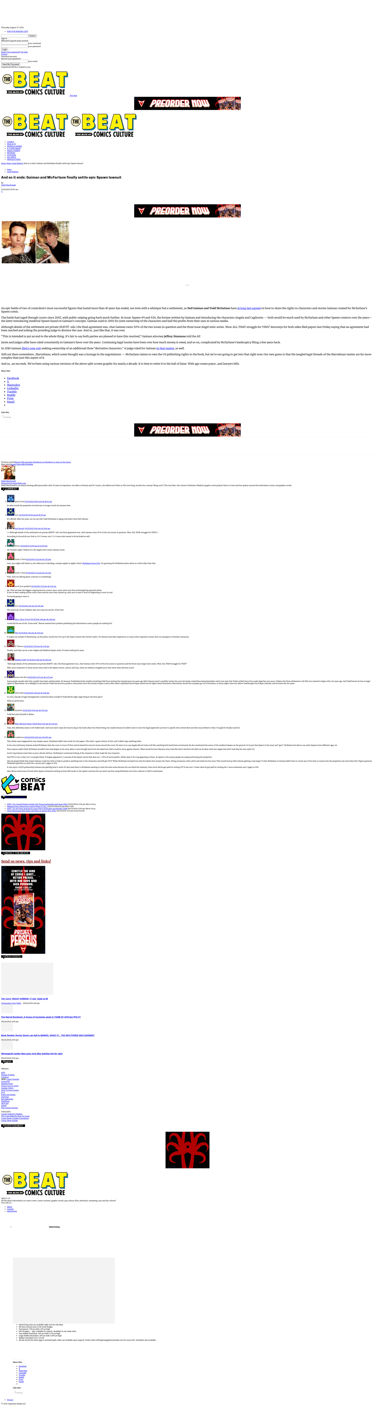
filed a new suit (31, 348)
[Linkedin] (37, 196)
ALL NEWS (11, 157)
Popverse (5, 1097)
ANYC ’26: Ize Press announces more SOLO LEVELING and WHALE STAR (37, 808)
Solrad (3, 1105)
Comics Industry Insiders (11, 1114)
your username (34, 43)
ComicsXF (5, 1081)
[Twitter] (16, 196)
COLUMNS (11, 155)
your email (32, 61)
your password (34, 46)
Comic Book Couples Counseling (15, 1118)
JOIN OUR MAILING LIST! (17, 31)
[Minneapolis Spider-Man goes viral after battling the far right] (7, 1049)
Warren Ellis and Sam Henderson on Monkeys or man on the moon (42, 462)
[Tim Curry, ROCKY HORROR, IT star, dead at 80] (27, 994)
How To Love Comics (10, 1090)
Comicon (5, 1077)
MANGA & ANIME (14, 146)
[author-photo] (8, 479)
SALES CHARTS (13, 151)
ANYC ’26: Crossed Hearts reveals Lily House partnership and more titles (37, 804)
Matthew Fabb (20, 660)
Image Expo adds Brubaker (22, 464)
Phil (16, 633)
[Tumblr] (69, 196)
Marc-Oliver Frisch (22, 619)
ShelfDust (5, 1101)
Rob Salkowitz (7, 1099)
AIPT (3, 1073)
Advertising (12, 1211)
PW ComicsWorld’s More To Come (15, 1116)
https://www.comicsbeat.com (13, 483)
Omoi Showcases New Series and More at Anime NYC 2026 (31, 811)
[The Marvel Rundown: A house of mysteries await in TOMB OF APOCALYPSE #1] (7, 1012)
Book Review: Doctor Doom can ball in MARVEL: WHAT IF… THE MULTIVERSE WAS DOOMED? (47, 1035)
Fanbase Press (7, 1084)
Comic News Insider (9, 1120)
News (9, 163)
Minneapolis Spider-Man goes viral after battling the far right (32, 1053)
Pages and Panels (8, 1094)
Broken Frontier (8, 1075)
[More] (80, 196)
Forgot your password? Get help (14, 52)
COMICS (10, 142)
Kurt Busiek (19, 528)
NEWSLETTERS (13, 159)
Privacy (4, 54)
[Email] (58, 196)
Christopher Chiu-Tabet (11, 1003)
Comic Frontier (12, 1079)
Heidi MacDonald (8, 185)
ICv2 (3, 1092)
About (9, 1207)
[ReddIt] (48, 196)
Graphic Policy (7, 1088)
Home (3, 163)
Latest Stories (18, 797)
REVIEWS (11, 153)
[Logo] (35, 138)
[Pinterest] (27, 196)
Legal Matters (17, 163)
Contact (10, 1209)
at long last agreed (249, 308)
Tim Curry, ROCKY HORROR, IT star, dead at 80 (24, 998)
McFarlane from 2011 (91, 563)
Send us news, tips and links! (26, 861)
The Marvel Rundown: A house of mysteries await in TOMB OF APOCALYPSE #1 (41, 1017)
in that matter (165, 348)
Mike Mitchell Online (23, 724)
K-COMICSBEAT (14, 148)
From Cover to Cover (9, 1086)
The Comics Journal (9, 1108)
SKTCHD (5, 1103)
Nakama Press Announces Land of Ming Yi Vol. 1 (27, 806)
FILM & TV (11, 144)
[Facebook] (6, 196)
